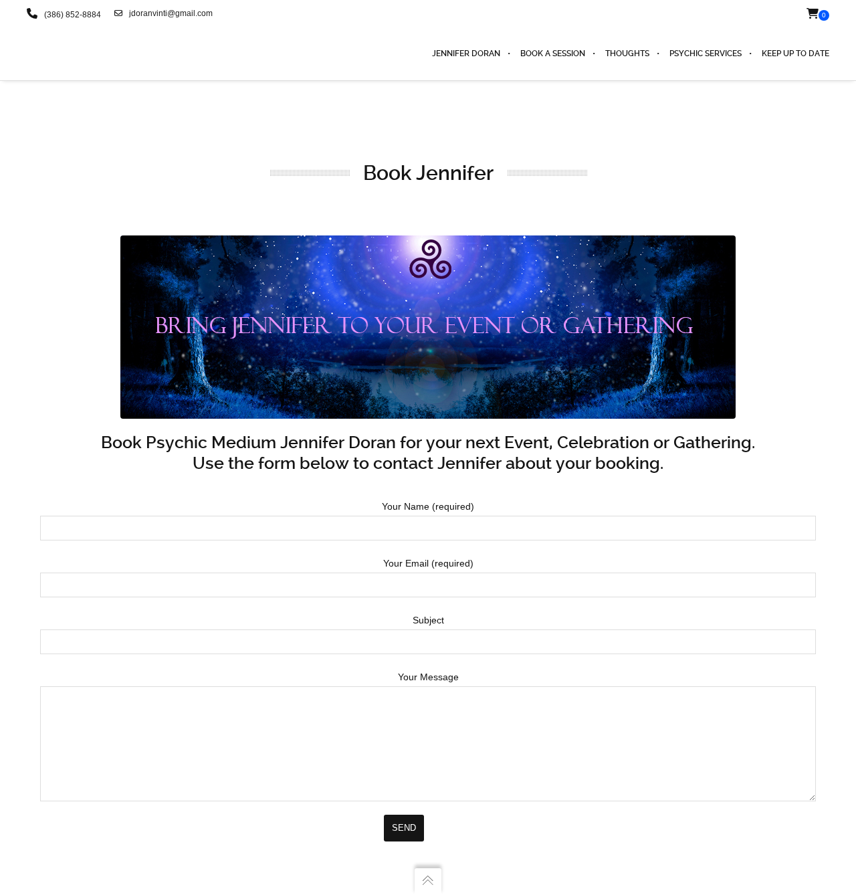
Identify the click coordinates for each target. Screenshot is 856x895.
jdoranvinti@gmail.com (171, 13)
